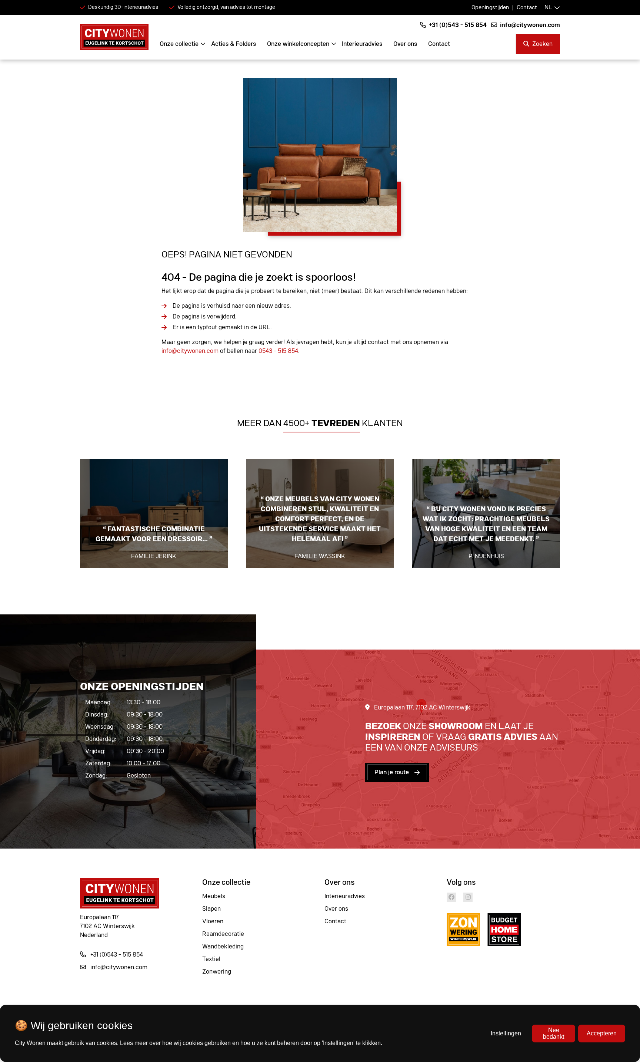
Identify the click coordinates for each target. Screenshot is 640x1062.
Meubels (213, 896)
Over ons (405, 44)
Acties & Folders (233, 44)
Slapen (211, 909)
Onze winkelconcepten (298, 44)
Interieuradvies (362, 44)
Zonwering (216, 972)
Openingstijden (490, 7)
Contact (527, 7)
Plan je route (391, 772)
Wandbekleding (223, 947)
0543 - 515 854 (278, 351)
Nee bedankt (553, 1033)
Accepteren (602, 1033)
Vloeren (212, 921)
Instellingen (506, 1033)
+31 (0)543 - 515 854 (457, 25)
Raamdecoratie (223, 934)
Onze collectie (179, 44)
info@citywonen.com (529, 25)
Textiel (211, 959)
